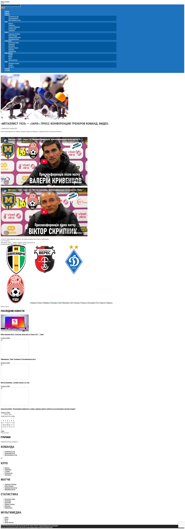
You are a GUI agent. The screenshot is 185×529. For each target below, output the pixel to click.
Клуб (6, 22)
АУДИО (10, 54)
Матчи (6, 32)
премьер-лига (32, 239)
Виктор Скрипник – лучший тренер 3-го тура (15, 382)
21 (10, 425)
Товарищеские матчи (14, 37)
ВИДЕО (10, 56)
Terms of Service (44, 527)
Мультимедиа (9, 53)
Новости (18, 239)
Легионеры (11, 44)
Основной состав (13, 16)
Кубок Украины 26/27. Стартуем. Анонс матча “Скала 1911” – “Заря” (22, 334)
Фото (6, 521)
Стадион (7, 471)
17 (1, 425)
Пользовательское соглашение (49, 525)
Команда (7, 15)
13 (7, 423)
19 (5, 425)
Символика (11, 25)
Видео (6, 519)
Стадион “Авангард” (14, 27)
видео (26, 239)
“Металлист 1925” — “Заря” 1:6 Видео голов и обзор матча (18, 242)
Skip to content (5, 2)
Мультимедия (11, 239)
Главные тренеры (13, 48)
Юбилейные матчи (13, 39)
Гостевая (7, 70)
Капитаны (11, 49)
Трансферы (11, 30)
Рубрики (3, 442)
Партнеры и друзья (13, 63)
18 (3, 425)
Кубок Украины (12, 35)
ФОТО (10, 58)
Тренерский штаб (13, 18)
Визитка (10, 23)
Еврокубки (11, 46)
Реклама (7, 68)
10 (1, 423)
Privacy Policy (34, 527)
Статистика (8, 41)
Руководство (12, 28)
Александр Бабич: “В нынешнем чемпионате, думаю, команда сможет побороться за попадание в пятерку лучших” (38, 409)
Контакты (11, 67)
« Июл (2, 431)
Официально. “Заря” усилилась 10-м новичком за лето (18, 359)
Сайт (6, 62)
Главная (7, 11)
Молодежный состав (14, 20)
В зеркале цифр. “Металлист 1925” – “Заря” (13, 244)
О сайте (10, 65)
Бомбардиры (12, 51)
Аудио (6, 517)
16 (14, 423)
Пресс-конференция (43, 239)
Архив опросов (12, 60)
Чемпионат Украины (14, 34)
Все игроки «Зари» (13, 42)
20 (7, 425)
